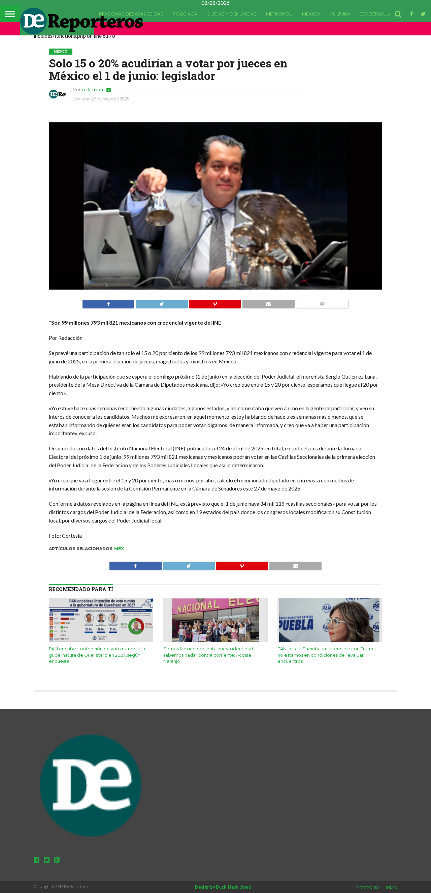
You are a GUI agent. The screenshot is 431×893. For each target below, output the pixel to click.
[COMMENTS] (322, 302)
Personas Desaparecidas (131, 14)
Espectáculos (378, 14)
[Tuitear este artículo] (161, 302)
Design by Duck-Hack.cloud (223, 887)
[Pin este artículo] (215, 302)
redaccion (92, 89)
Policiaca (185, 14)
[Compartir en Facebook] (108, 302)
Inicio (391, 887)
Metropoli (279, 14)
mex (119, 548)
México (311, 14)
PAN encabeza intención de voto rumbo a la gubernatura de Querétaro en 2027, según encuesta (97, 655)
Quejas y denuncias (231, 14)
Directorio (367, 887)
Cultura (340, 14)
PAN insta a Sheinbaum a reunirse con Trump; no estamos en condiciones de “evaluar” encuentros (326, 655)
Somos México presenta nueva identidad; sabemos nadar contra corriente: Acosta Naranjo (208, 655)
